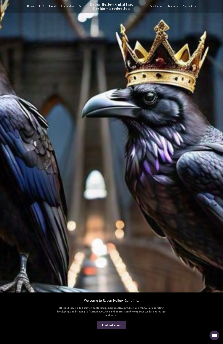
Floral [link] (52, 6)
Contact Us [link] (189, 6)
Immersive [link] (67, 6)
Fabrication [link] (156, 6)
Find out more (111, 325)
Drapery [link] (173, 6)
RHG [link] (41, 6)
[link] (111, 8)
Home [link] (30, 6)
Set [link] (81, 6)
